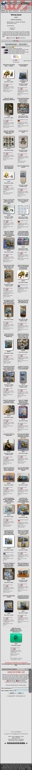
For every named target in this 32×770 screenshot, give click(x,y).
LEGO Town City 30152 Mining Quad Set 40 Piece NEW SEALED (23, 301)
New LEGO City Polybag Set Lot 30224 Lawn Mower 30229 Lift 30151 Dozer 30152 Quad (9, 368)
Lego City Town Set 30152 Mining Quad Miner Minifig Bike (8, 167)
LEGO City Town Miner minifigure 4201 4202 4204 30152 (8, 132)
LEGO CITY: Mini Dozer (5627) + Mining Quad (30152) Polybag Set (8, 469)
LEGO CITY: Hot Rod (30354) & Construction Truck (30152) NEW (23, 368)
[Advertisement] (16, 713)
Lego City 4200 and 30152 (23, 131)
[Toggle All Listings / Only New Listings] (3, 47)
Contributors (21, 739)
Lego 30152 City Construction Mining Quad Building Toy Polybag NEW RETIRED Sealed (23, 501)
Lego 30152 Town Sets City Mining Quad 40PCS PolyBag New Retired (23, 597)
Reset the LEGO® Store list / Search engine (16, 685)
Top (25, 668)
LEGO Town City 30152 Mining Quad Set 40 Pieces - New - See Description (8, 267)
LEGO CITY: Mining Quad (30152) (23, 166)
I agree (29, 769)
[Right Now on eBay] (16, 58)
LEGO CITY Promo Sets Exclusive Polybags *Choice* (23, 201)
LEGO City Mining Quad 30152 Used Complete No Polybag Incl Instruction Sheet (23, 267)
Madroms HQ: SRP (16, 737)
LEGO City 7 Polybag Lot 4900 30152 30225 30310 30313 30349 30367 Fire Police (9, 565)
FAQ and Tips (12, 37)
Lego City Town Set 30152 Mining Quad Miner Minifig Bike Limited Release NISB (8, 532)
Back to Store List (27, 60)
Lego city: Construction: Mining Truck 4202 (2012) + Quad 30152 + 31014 (9, 201)
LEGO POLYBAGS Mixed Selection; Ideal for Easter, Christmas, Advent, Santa (23, 100)
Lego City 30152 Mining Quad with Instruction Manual (23, 469)
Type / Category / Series (7, 690)
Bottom (28, 668)
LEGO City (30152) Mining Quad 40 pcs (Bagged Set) (9, 335)
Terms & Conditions (19, 740)
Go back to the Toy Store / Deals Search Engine (16, 682)
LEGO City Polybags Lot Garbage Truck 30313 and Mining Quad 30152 (23, 564)
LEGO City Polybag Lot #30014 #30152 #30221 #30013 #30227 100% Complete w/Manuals (23, 335)
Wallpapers (17, 736)
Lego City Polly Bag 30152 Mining (23, 65)
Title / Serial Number (6, 688)
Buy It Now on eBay (8, 81)
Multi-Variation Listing (23, 117)
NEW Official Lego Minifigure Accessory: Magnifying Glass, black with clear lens (16, 630)
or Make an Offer (23, 85)
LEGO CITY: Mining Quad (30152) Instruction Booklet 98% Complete (9, 401)
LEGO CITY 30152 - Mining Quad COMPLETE (9, 99)
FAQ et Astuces (21, 37)
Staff (9, 739)
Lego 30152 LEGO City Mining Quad (8, 435)
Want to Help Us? (14, 739)
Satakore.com (22, 696)
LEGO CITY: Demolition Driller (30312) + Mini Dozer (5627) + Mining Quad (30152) (23, 532)
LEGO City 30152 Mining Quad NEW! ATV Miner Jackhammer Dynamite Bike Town (23, 436)
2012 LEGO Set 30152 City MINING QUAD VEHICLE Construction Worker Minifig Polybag (8, 302)
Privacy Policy (12, 740)
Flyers (13, 736)
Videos (9, 736)
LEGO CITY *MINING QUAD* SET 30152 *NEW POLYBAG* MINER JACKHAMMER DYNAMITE (8, 234)
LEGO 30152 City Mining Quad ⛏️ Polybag (9, 65)
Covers (22, 736)
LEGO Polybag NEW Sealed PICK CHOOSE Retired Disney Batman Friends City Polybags (23, 233)
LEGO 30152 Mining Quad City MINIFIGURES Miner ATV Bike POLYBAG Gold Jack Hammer (9, 501)
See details (22, 769)
